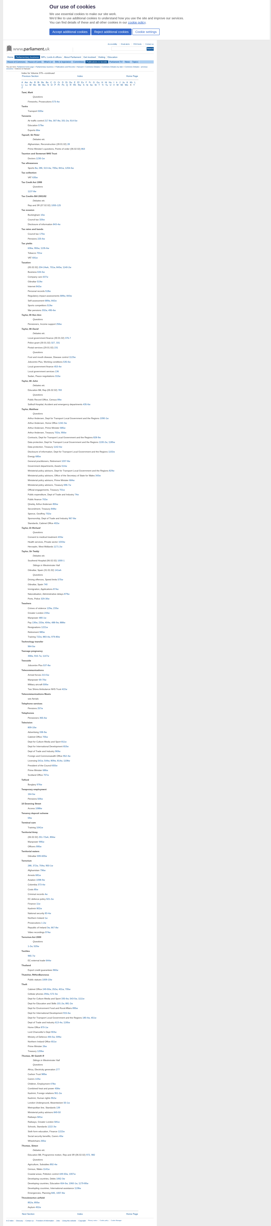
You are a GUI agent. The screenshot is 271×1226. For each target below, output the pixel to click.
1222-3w (52, 1126)
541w (40, 760)
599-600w (42, 856)
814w (59, 760)
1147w (46, 656)
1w (46, 918)
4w (46, 894)
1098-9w (40, 880)
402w (56, 523)
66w (38, 130)
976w (39, 784)
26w (45, 1046)
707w (46, 775)
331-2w (65, 120)
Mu (43, 85)
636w (30, 248)
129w (49, 608)
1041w (39, 827)
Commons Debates (92, 67)
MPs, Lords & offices (51, 57)
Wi (121, 85)
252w (54, 989)
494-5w (51, 1037)
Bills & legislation (63, 62)
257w (40, 708)
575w (60, 579)
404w (47, 622)
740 (46, 584)
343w (98, 475)
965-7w (31, 956)
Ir (116, 82)
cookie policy (137, 22)
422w (64, 689)
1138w (77, 1188)
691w (35, 257)
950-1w (49, 865)
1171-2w (58, 546)
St (96, 85)
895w (75, 1008)
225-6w (41, 238)
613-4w (58, 1022)
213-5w (45, 675)
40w (61, 1136)
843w (58, 267)
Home (10, 57)
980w (42, 632)
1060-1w (73, 1183)
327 (53, 342)
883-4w (46, 637)
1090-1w (104, 418)
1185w (112, 442)
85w (36, 889)
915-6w (67, 1013)
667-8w (54, 927)
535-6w (67, 362)
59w (30, 818)
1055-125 (56, 205)
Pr (59, 85)
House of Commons (16, 62)
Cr (59, 82)
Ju (123, 82)
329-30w (45, 598)
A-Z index (10, 1221)
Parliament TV (115, 62)
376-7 (68, 338)
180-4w (86, 1017)
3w (48, 927)
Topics (135, 62)
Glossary (19, 1221)
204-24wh (44, 267)
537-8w (46, 665)
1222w (61, 1131)
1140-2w (67, 267)
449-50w (63, 1174)
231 (56, 347)
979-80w (55, 637)
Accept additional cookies (70, 32)
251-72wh (44, 837)
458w (57, 1088)
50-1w (67, 1102)
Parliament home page (25, 67)
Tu (106, 85)
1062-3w (60, 1178)
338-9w (43, 732)
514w (64, 466)
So (91, 85)
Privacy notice (92, 1220)
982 (93, 1155)
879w (66, 594)
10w (43, 215)
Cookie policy (104, 1220)
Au (31, 82)
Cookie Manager (116, 1220)
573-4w (56, 101)
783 (60, 390)
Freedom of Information (45, 1221)
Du (70, 82)
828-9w (97, 437)
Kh (131, 82)
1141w (46, 1169)
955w (36, 248)
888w (62, 622)
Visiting (101, 57)
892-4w (53, 1164)
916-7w (37, 656)
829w (111, 470)
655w (54, 765)
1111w (81, 998)
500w (40, 111)
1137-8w (32, 191)
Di (66, 82)
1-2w (43, 923)
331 (58, 342)
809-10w (32, 727)
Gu (98, 82)
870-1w (44, 1027)
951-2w (58, 1093)
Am (26, 82)
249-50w (47, 989)
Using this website (69, 1221)
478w (53, 1083)
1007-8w (60, 1193)
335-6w (65, 998)
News (127, 62)
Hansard (80, 67)
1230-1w (40, 158)
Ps (63, 85)
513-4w (47, 168)
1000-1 (61, 560)
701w (39, 253)
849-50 (57, 1112)
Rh (74, 85)
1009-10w (47, 979)
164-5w (31, 794)
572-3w (54, 994)
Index (80, 76)
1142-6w (58, 447)
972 (88, 1155)
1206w (40, 1051)
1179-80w (83, 1183)
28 (68, 144)
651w (53, 1041)
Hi (106, 82)
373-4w (41, 884)
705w (45, 737)
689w (62, 296)
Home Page (132, 76)
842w (38, 286)
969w (57, 751)
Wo (126, 85)
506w (40, 799)
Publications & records (97, 62)
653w (66, 746)
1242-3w (62, 423)
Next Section (28, 1214)
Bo (42, 82)
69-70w (42, 679)
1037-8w (65, 461)
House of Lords (35, 62)
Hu (110, 82)
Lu (26, 85)
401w (61, 989)
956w (63, 432)
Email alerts (125, 44)
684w (71, 480)
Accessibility (112, 44)
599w (58, 1037)
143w (37, 1079)
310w (57, 376)
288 (30, 865)
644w (48, 960)
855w (55, 504)
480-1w (42, 618)
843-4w (56, 224)
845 (53, 1193)
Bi (38, 82)
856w (52, 837)
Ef (78, 82)
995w (41, 841)
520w (36, 946)
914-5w (73, 120)
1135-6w (45, 248)
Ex (82, 82)
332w (44, 310)
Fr (90, 82)
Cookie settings (146, 32)
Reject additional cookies (111, 32)
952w (53, 1098)
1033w (61, 542)
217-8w (48, 120)
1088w (38, 808)
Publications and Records (65, 67)
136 (57, 371)
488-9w (55, 622)
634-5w (41, 272)
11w (38, 903)
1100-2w (103, 442)
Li (22, 85)
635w (35, 177)
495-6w (52, 310)
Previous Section (30, 76)
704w (41, 865)
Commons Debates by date (112, 67)
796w (42, 870)
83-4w (48, 913)
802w (39, 908)
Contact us (149, 44)
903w (53, 1032)
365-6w (43, 718)
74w (77, 494)
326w (42, 219)
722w (39, 637)
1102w (111, 451)
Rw (79, 85)
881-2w (69, 1003)
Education (112, 57)
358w (30, 656)
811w (63, 741)
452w (38, 1207)
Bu (47, 82)
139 (58, 1107)
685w (62, 428)
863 (83, 149)
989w (44, 1074)
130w (34, 622)
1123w (72, 357)
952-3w (66, 756)
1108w (67, 760)
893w (37, 1202)
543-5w (73, 998)
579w (41, 125)
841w (61, 168)
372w (35, 865)
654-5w (64, 1183)
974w (47, 932)
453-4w (57, 366)
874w (55, 589)
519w (39, 281)
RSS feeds (137, 44)
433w (60, 537)
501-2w (50, 899)
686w (45, 770)
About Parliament (72, 57)
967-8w (72, 518)
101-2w (60, 1003)
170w (42, 234)
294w (46, 994)
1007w (72, 1174)
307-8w (56, 120)
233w (55, 608)
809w (53, 760)
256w (59, 324)
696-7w (67, 485)
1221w (44, 627)
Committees (78, 62)
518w (48, 291)
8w (36, 168)
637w (45, 277)
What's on (48, 62)
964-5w (31, 646)
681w (38, 875)
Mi (39, 85)
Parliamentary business (27, 57)
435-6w (86, 404)
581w (40, 1117)
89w (59, 399)
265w (43, 1141)
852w (30, 1202)
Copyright (82, 1221)
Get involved (89, 57)
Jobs (58, 1221)
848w (53, 509)
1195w (67, 1022)
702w (57, 432)
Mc (34, 85)
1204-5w (69, 168)
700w (54, 168)
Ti (103, 85)
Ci (55, 82)
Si (87, 85)
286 (41, 168)
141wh (58, 570)
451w (93, 1017)
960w (55, 970)
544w (46, 760)
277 (58, 1069)
